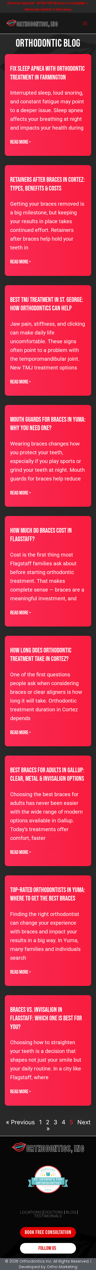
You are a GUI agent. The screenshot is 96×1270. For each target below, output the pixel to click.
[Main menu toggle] (85, 23)
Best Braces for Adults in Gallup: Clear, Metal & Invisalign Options (47, 774)
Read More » (20, 142)
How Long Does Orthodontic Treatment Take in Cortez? (40, 654)
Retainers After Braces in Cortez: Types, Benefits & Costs (47, 184)
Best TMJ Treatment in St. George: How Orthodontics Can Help (46, 304)
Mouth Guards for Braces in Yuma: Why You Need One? (48, 424)
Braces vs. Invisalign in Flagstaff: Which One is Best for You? (46, 1018)
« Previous (20, 1122)
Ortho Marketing (62, 1266)
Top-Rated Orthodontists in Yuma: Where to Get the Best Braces (47, 894)
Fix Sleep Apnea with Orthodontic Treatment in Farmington (47, 73)
